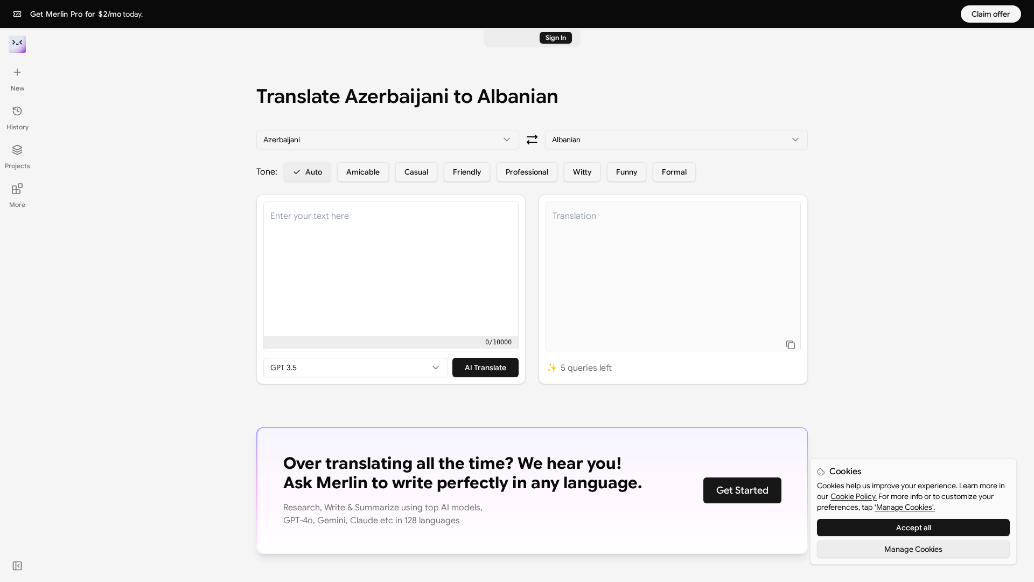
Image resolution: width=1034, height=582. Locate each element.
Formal (674, 172)
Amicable (363, 172)
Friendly (467, 172)
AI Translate (485, 367)
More (17, 204)
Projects (17, 166)
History (17, 127)
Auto (313, 172)
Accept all (913, 527)
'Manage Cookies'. (905, 507)
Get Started (742, 490)
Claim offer (991, 14)
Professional (527, 172)
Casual (416, 172)
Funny (626, 172)
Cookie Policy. (853, 496)
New (17, 88)
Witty (582, 172)
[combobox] (387, 139)
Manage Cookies (913, 549)
